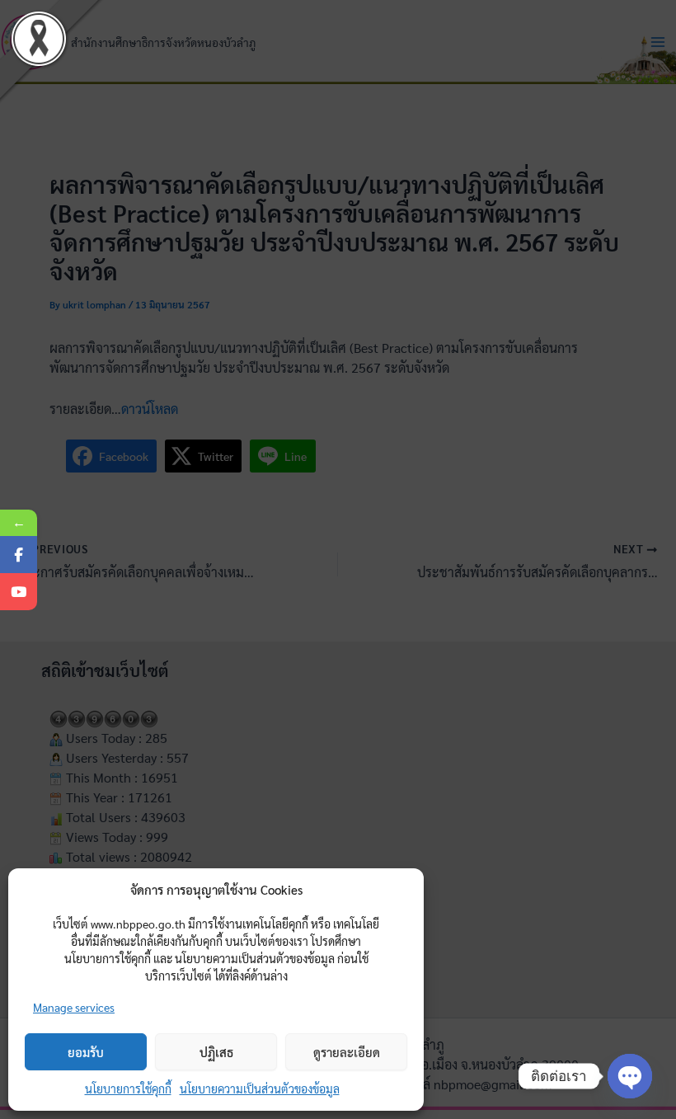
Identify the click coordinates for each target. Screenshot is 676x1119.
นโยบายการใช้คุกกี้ (128, 1088)
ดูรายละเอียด (346, 1052)
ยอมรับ (86, 1052)
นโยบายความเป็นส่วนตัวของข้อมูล (260, 1088)
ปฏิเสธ (216, 1052)
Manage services (74, 1006)
